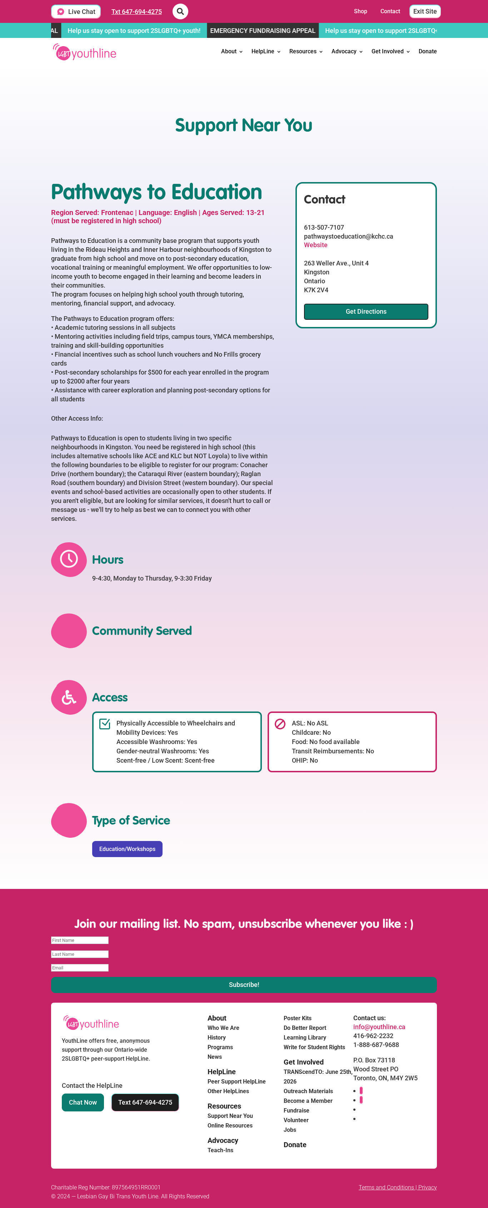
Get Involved (388, 51)
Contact (390, 11)
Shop (360, 11)
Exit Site (425, 11)
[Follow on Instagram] (361, 1100)
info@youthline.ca (379, 1027)
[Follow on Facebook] (361, 1090)
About (228, 51)
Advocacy (344, 51)
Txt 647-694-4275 (136, 11)
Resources (303, 51)
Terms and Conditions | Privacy (398, 1187)
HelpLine (263, 51)
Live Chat (81, 11)
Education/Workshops (127, 849)
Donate (428, 51)
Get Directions (366, 311)
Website (316, 245)
